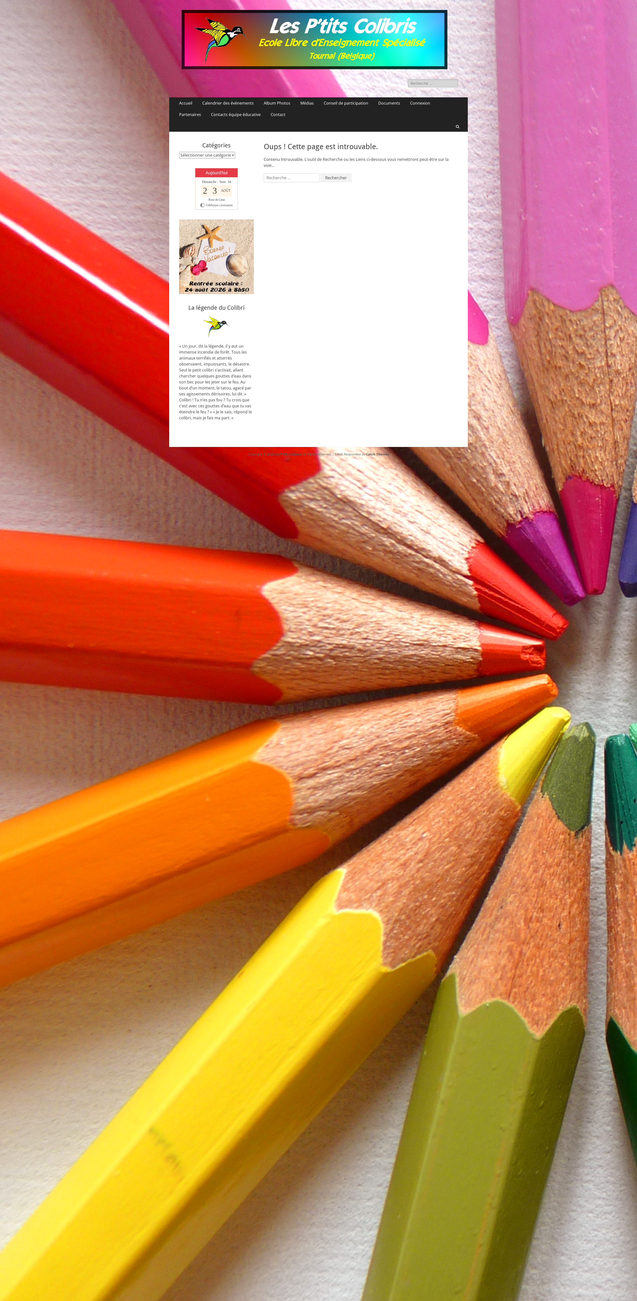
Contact (278, 114)
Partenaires (190, 114)
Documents (389, 103)
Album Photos (277, 103)
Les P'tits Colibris (287, 454)
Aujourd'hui (217, 172)
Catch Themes (377, 454)
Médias (307, 103)
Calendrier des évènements (228, 103)
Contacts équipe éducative (236, 114)
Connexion (420, 103)
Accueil (185, 103)
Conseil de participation (346, 103)
